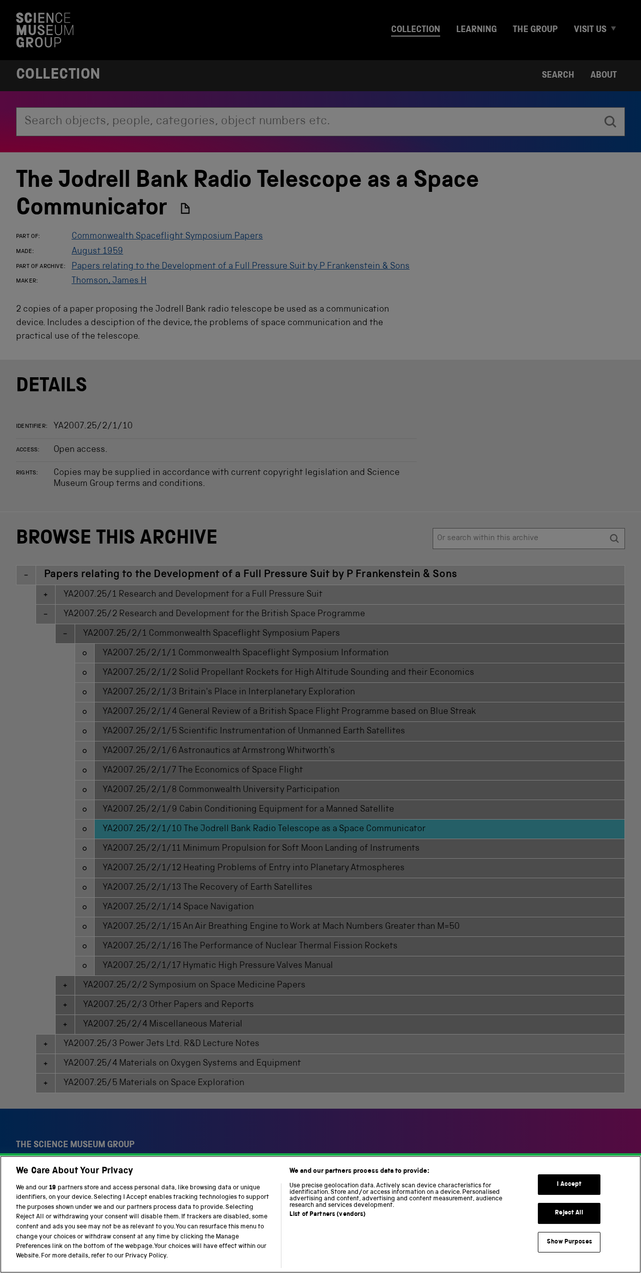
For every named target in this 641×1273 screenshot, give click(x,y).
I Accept (569, 1184)
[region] (320, 1214)
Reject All (569, 1213)
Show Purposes (569, 1242)
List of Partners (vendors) (327, 1214)
